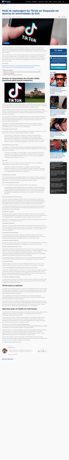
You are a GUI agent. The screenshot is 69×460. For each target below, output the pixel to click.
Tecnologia (41, 1)
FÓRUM (59, 50)
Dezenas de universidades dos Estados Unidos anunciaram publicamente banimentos (21, 71)
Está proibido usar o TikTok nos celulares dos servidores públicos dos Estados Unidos (21, 65)
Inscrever (58, 67)
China (10, 342)
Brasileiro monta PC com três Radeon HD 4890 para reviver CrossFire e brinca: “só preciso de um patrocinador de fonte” (58, 155)
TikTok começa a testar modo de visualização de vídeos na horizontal (18, 67)
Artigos (55, 1)
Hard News (28, 1)
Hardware (34, 1)
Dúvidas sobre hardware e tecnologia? (58, 52)
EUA (12, 342)
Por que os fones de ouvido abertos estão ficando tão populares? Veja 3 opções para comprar (57, 134)
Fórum (59, 1)
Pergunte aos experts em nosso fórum (58, 53)
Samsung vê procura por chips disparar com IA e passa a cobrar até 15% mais (58, 190)
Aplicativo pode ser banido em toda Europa (13, 74)
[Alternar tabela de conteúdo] (39, 70)
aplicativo (6, 342)
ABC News (40, 288)
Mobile (46, 1)
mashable (34, 125)
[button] (59, 17)
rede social (15, 342)
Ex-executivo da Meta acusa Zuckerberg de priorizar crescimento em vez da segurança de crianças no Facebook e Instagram (58, 90)
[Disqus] (24, 375)
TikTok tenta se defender (9, 73)
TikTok (19, 342)
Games (50, 1)
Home (2, 4)
